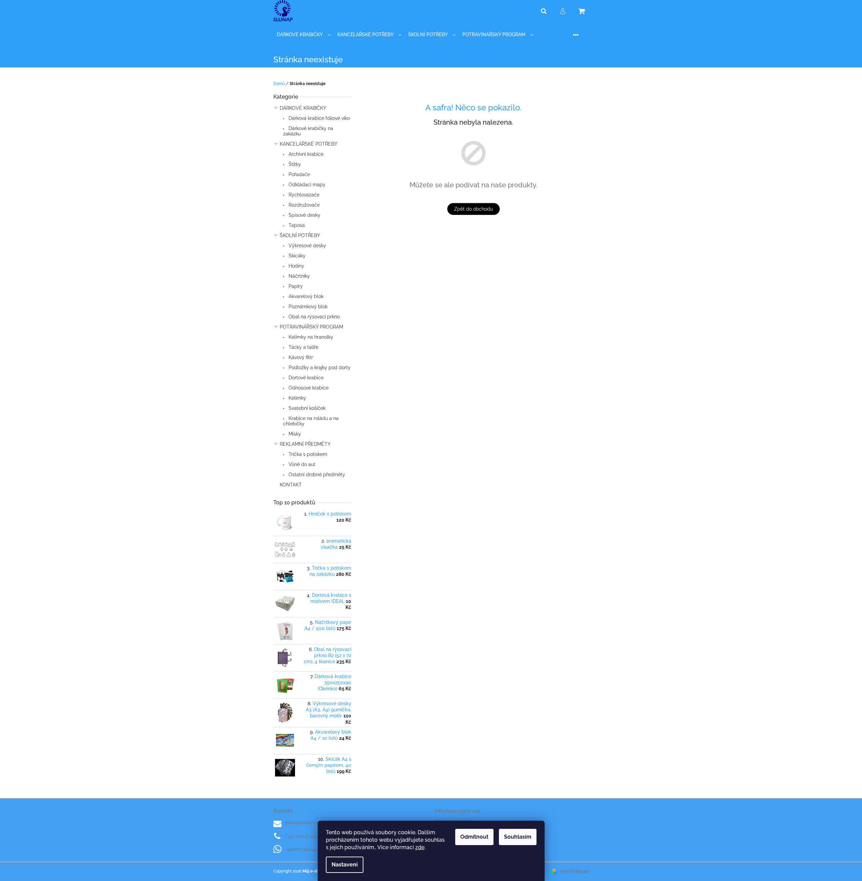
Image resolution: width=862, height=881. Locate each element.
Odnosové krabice (308, 388)
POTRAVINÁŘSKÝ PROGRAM (311, 327)
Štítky (294, 164)
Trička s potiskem (307, 454)
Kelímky (296, 398)
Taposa (296, 225)
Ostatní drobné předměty (316, 474)
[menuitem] (303, 34)
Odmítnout (474, 837)
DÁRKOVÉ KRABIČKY (303, 108)
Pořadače (298, 174)
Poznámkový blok (307, 306)
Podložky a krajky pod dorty (319, 367)
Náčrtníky (298, 276)
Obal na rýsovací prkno (313, 316)
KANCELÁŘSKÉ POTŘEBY (308, 144)
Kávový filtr (300, 357)
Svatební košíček (306, 408)
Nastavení (345, 864)
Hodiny (295, 266)
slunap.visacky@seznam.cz (311, 822)
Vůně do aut (301, 464)
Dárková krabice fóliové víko (318, 118)
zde (419, 847)
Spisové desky (303, 215)
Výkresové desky (306, 245)
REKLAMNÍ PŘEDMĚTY (305, 444)
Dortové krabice (305, 377)
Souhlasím (517, 837)
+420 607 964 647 (302, 849)
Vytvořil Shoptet (574, 871)
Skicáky (296, 255)
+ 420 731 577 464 (301, 836)
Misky (294, 434)
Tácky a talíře (302, 347)
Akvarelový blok (305, 296)
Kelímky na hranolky (310, 337)
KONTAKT (291, 484)
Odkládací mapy (306, 184)
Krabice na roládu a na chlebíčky (311, 421)
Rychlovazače (303, 194)
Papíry (295, 286)
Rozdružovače (303, 205)
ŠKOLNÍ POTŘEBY (300, 235)
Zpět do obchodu (473, 209)
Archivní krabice (305, 154)
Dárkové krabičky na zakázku (308, 131)
